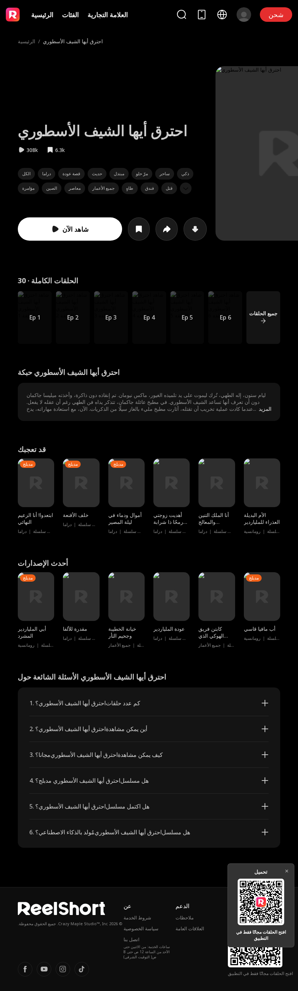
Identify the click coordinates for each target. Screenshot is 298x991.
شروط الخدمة (137, 917)
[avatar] (244, 14)
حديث (97, 173)
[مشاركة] (167, 229)
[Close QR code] (287, 871)
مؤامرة (28, 188)
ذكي (185, 173)
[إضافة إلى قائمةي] (139, 229)
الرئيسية (42, 14)
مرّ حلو (142, 173)
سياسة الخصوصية (141, 928)
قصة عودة (71, 173)
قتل (169, 188)
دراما (46, 173)
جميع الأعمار (103, 188)
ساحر (165, 173)
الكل (26, 173)
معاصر (75, 188)
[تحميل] (195, 229)
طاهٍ (129, 188)
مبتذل (119, 173)
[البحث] (181, 14)
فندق (149, 188)
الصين (51, 188)
